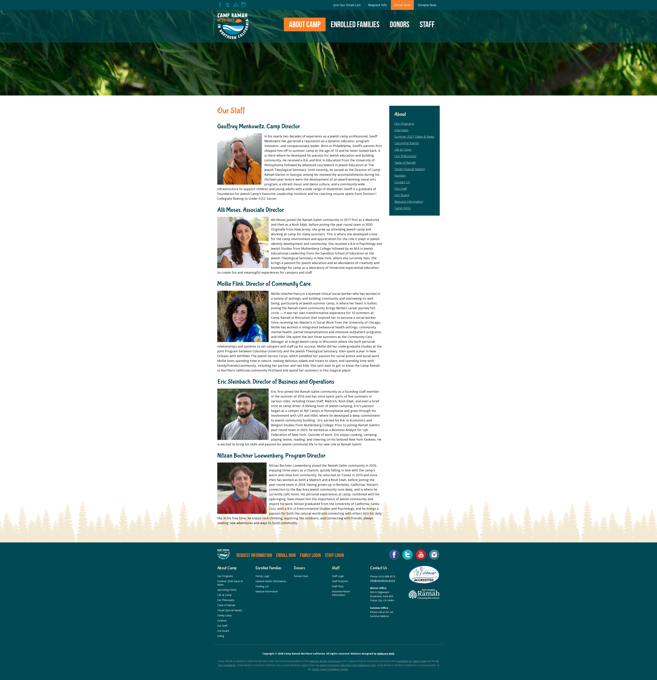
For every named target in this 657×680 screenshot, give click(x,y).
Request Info (377, 5)
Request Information (408, 202)
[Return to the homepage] (233, 26)
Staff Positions (340, 581)
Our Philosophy (405, 156)
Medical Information (266, 591)
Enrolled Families (355, 24)
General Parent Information (270, 581)
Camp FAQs (402, 208)
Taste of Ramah (405, 163)
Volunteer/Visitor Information (341, 593)
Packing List (262, 586)
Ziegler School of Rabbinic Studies (330, 669)
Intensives (401, 130)
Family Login (310, 555)
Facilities (400, 176)
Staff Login (334, 555)
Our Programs (404, 123)
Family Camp (224, 615)
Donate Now (427, 5)
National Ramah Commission (325, 661)
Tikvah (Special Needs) (409, 169)
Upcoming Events (406, 143)
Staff (427, 24)
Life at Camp (402, 149)
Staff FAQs (338, 586)
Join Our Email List (347, 5)
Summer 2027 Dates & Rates (414, 136)
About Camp (304, 24)
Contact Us (402, 182)
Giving (220, 636)
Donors (399, 24)
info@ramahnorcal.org (382, 580)
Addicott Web (385, 653)
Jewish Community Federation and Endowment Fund (348, 665)
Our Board (401, 195)
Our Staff (400, 189)
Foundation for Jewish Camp (411, 661)
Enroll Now (402, 5)
